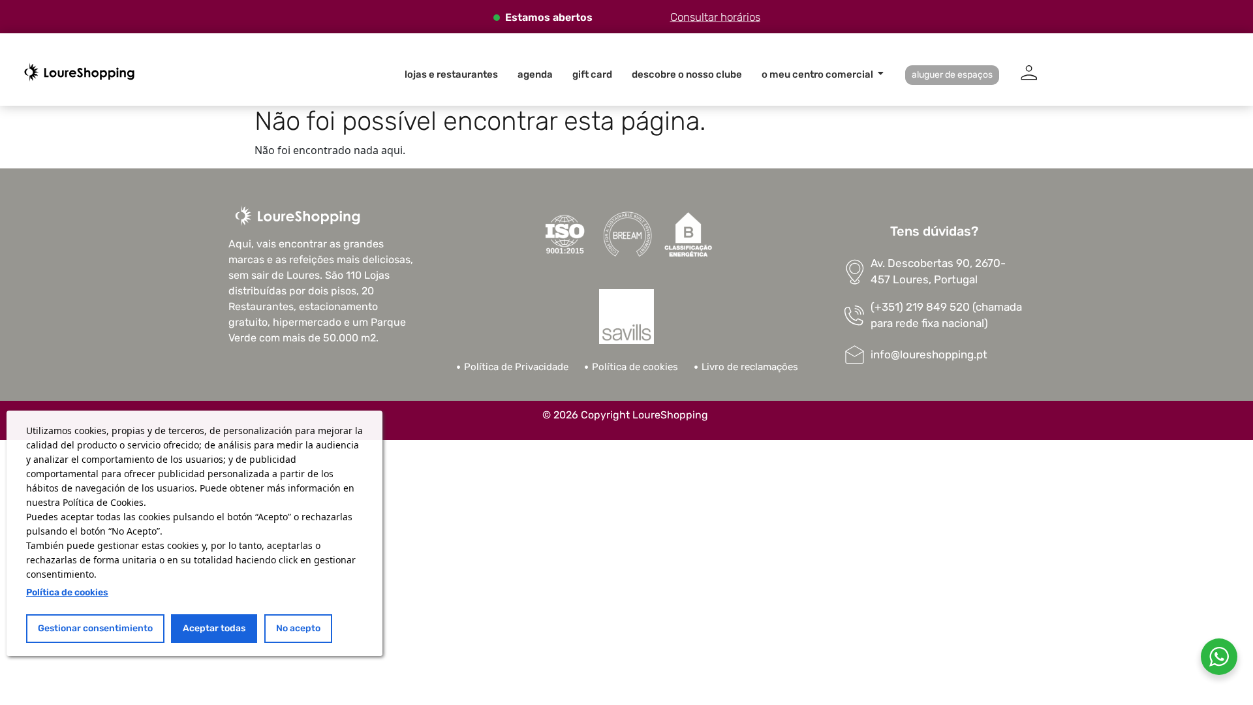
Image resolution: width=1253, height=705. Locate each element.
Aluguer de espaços (952, 74)
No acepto (298, 628)
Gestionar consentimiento (95, 628)
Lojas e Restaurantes (451, 74)
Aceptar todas (214, 628)
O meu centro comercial (817, 74)
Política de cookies (67, 592)
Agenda (535, 74)
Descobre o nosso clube (687, 74)
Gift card (592, 74)
